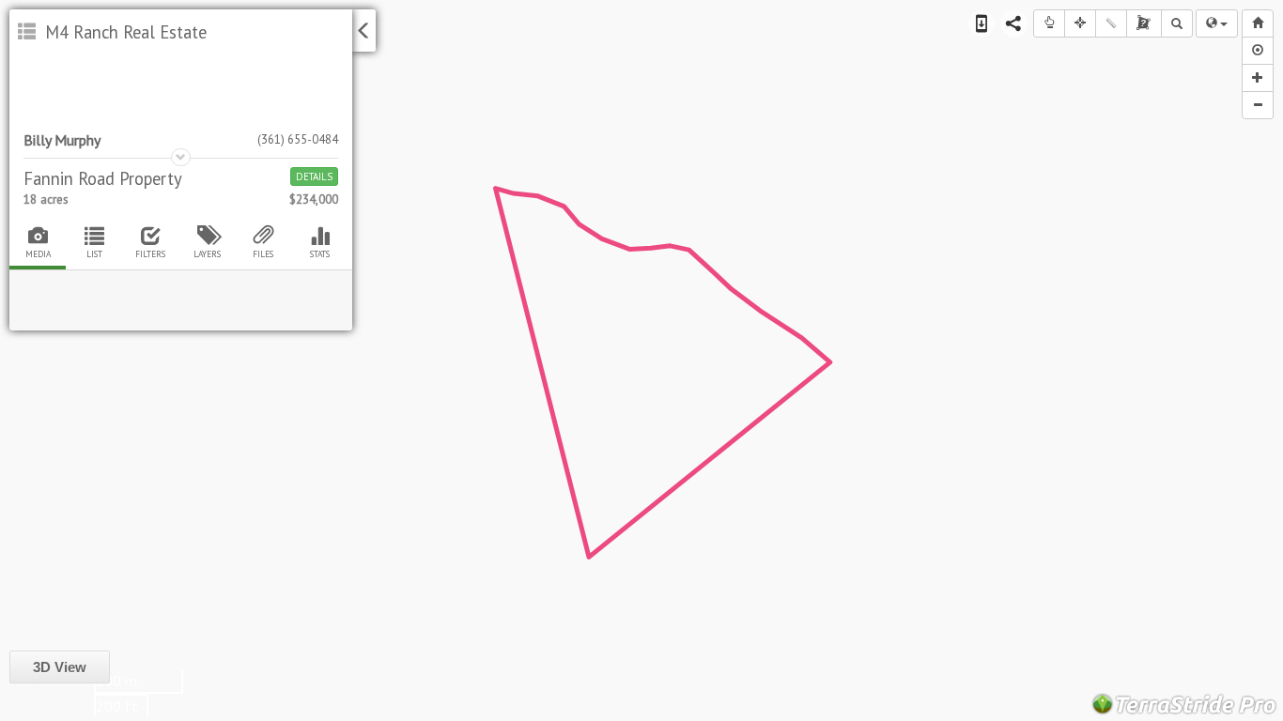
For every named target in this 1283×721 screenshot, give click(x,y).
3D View (59, 667)
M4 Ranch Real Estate (123, 32)
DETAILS (314, 176)
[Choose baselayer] (1217, 23)
